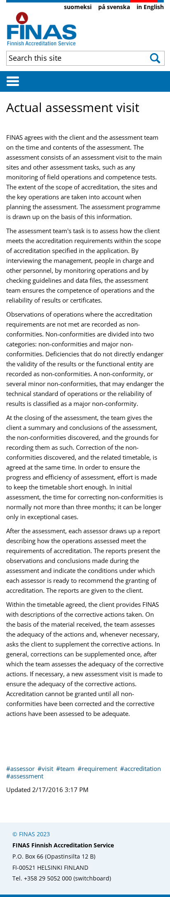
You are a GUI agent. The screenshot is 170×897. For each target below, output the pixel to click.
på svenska (114, 7)
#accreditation (140, 768)
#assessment (24, 776)
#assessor (21, 768)
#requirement (98, 768)
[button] (155, 58)
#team (66, 768)
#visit (46, 768)
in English (150, 7)
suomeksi (78, 7)
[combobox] (72, 57)
